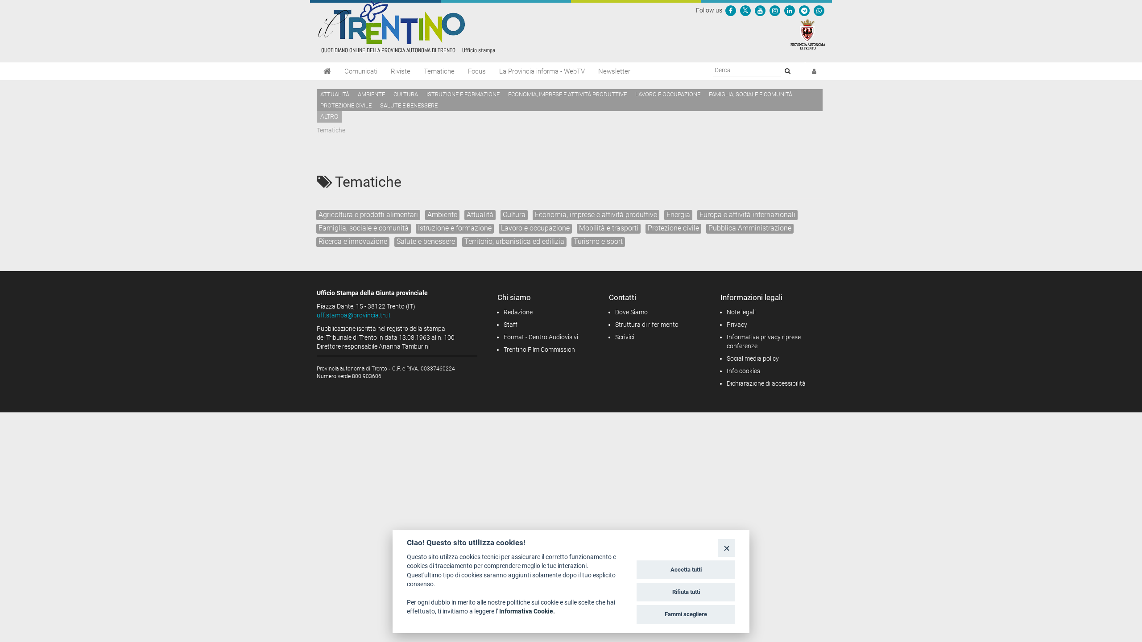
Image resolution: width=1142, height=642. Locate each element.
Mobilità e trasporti (608, 228)
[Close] (726, 547)
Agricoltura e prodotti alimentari (368, 214)
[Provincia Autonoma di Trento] (807, 33)
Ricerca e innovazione (353, 241)
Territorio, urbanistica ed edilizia (514, 241)
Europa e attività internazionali (747, 214)
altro (329, 116)
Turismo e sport (598, 241)
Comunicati (360, 71)
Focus (477, 71)
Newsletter (614, 71)
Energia (678, 214)
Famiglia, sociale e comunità (750, 94)
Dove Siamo (631, 312)
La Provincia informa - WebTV (542, 71)
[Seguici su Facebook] (730, 10)
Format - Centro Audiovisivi (541, 337)
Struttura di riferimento (647, 324)
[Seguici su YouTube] (760, 10)
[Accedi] (814, 71)
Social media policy (753, 358)
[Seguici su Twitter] (745, 10)
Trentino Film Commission (539, 349)
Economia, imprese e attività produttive (567, 94)
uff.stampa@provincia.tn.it (354, 315)
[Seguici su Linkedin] (789, 10)
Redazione (518, 312)
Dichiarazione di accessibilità (766, 383)
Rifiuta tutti (686, 591)
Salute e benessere (409, 105)
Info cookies (743, 370)
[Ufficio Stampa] (406, 27)
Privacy (737, 324)
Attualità (334, 94)
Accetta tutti (686, 569)
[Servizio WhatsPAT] (819, 10)
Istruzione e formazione (463, 94)
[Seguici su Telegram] (804, 10)
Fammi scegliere (686, 614)
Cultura (405, 94)
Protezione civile (346, 105)
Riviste (400, 71)
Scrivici (624, 337)
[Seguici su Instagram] (775, 10)
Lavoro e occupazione (667, 94)
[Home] (327, 71)
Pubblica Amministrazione (749, 228)
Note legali (741, 312)
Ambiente (371, 94)
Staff (510, 324)
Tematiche (439, 71)
